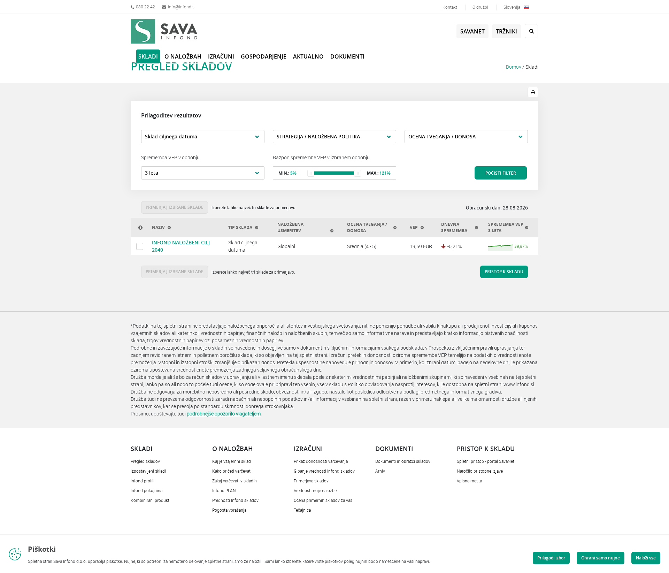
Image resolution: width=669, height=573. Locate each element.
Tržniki (506, 31)
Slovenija (511, 7)
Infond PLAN (224, 490)
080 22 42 (145, 6)
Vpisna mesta (469, 480)
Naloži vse (646, 558)
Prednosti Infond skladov (235, 500)
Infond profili (142, 480)
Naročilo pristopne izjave (480, 471)
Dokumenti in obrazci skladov (402, 461)
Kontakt (450, 7)
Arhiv (380, 471)
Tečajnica (302, 510)
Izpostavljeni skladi (148, 471)
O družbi (480, 7)
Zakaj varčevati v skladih (234, 480)
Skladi (531, 66)
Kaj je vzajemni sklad (231, 461)
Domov (513, 66)
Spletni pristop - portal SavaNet (485, 461)
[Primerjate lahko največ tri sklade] (139, 246)
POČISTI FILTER (500, 173)
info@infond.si (181, 6)
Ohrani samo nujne (600, 558)
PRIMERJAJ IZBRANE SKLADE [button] (174, 207)
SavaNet (472, 31)
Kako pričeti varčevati (232, 471)
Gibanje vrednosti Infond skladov (324, 471)
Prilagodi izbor (551, 558)
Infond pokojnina (146, 490)
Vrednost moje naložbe (315, 490)
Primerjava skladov (311, 480)
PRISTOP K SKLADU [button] (504, 272)
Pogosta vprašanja (229, 510)
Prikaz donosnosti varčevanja (321, 461)
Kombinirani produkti (150, 500)
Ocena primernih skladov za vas (323, 500)
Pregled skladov (145, 461)
